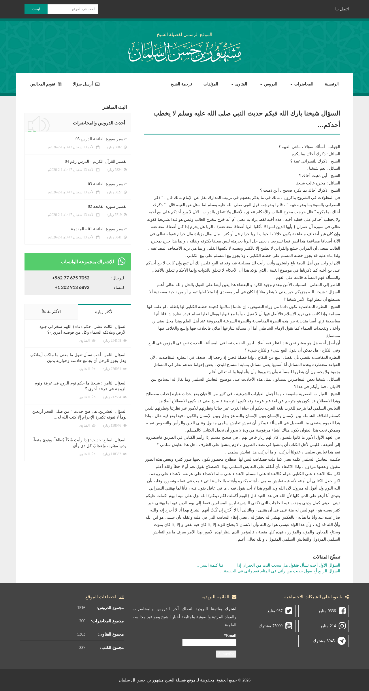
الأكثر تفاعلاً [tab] (51, 311)
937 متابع (275, 611)
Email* (230, 636)
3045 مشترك (324, 641)
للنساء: (118, 287)
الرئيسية (332, 84)
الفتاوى (240, 84)
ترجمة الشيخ (181, 84)
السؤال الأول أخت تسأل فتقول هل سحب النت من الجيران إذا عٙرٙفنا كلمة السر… (268, 565)
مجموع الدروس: (110, 608)
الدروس (270, 84)
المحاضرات (303, 84)
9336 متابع (327, 611)
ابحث (36, 9)
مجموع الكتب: (112, 647)
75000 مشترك (271, 626)
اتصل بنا (342, 9)
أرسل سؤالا (83, 84)
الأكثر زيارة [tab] (104, 312)
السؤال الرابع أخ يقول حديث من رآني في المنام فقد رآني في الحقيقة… (280, 571)
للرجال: (117, 278)
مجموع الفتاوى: (111, 634)
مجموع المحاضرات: (107, 621)
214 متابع (328, 626)
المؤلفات (211, 84)
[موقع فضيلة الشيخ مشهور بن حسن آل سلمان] (184, 50)
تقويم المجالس (43, 84)
